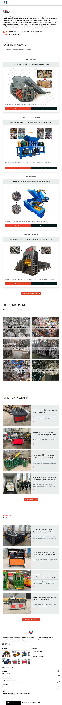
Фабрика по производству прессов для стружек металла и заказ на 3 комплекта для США (45, 479)
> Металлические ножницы (38, 656)
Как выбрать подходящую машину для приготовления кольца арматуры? (44, 598)
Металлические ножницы (31, 234)
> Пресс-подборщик (37, 651)
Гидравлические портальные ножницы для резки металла (31, 239)
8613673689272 (15, 34)
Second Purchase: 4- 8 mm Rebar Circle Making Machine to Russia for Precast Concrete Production (45, 434)
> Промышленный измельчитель (40, 654)
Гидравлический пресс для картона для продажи (31, 64)
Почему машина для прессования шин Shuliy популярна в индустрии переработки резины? (45, 576)
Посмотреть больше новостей (31, 619)
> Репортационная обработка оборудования (43, 659)
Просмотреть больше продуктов (31, 293)
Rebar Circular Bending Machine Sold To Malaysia (45, 411)
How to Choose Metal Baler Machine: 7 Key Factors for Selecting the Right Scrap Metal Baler (44, 531)
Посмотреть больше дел (31, 499)
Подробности (18, 108)
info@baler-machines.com (9, 680)
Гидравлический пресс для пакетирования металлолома (31, 181)
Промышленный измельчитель (31, 117)
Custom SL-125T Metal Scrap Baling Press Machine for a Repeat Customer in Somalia (44, 456)
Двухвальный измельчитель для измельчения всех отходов (31, 122)
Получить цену (43, 108)
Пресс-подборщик (31, 59)
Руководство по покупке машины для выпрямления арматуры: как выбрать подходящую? (44, 553)
